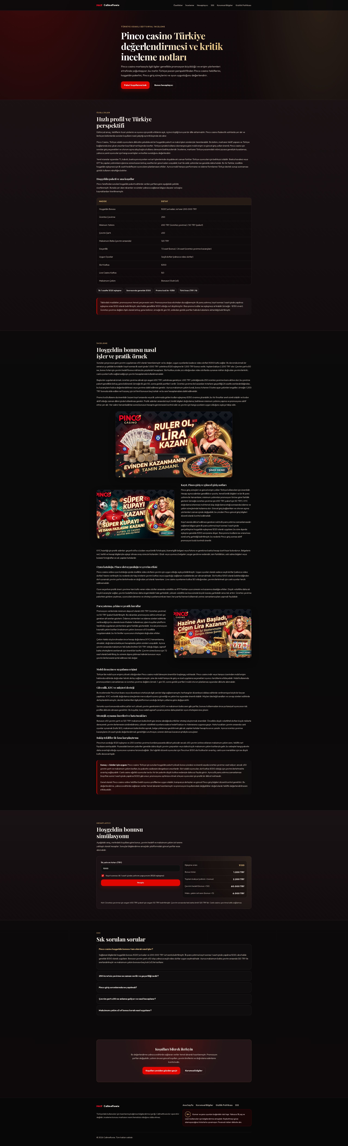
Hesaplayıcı (202, 5)
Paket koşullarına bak (135, 85)
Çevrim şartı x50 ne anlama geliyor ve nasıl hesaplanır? (127, 998)
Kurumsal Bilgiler (225, 5)
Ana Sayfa (188, 1105)
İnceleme (189, 5)
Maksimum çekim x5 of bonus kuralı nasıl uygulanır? (125, 1010)
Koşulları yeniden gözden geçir (161, 1070)
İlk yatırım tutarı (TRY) (111, 862)
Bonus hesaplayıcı (163, 85)
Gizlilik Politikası (243, 5)
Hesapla (140, 883)
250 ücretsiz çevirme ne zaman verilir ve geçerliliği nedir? (129, 976)
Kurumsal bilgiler (193, 1070)
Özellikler (178, 5)
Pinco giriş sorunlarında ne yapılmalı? (118, 987)
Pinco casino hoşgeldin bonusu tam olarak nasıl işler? (126, 949)
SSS (212, 5)
